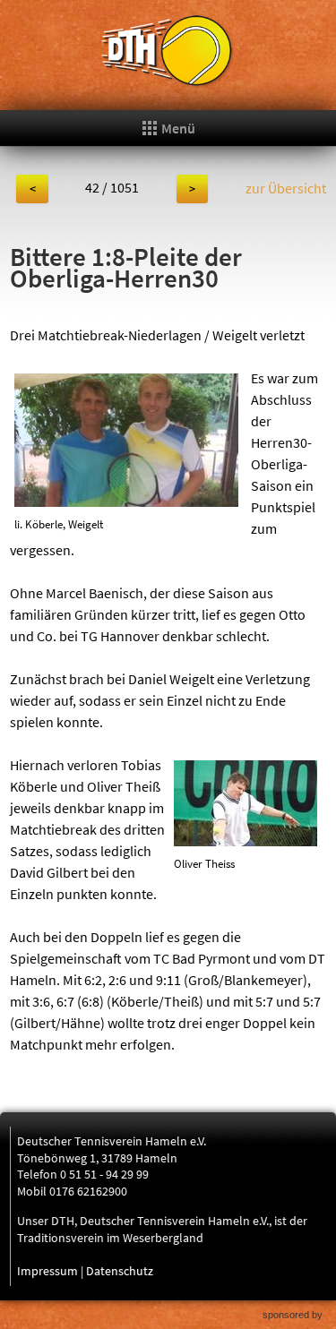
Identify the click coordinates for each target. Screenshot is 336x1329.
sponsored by (293, 1314)
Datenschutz (119, 1271)
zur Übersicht (286, 188)
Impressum (47, 1271)
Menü (177, 128)
